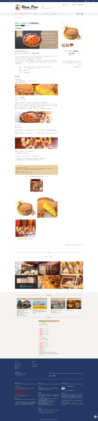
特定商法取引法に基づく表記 (20, 373)
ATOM (18, 372)
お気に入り (72, 55)
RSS (16, 372)
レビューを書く (50, 256)
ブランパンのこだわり (19, 13)
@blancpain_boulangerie (22, 315)
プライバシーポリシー (19, 375)
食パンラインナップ (28, 13)
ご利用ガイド (47, 13)
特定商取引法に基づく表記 (78, 67)
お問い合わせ (54, 13)
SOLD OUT (72, 62)
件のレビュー (29, 25)
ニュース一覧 (41, 13)
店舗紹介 (35, 13)
